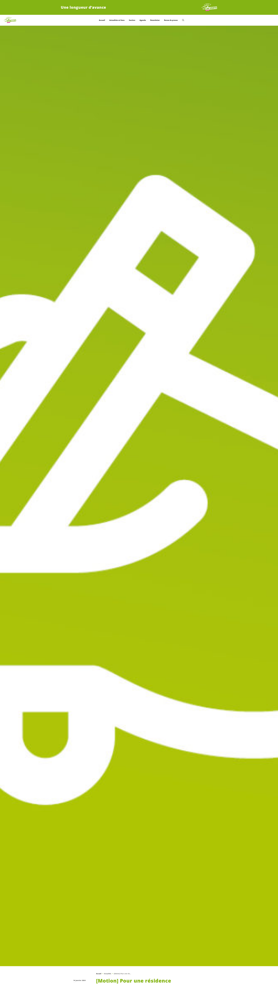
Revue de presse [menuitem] (171, 20)
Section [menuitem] (132, 20)
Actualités (107, 973)
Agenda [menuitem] (143, 20)
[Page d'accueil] (209, 7)
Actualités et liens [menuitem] (117, 20)
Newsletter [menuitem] (155, 20)
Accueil (98, 973)
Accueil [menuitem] (102, 20)
